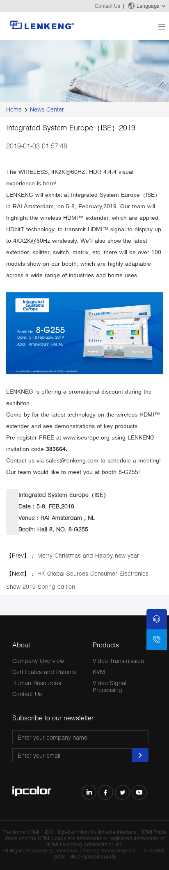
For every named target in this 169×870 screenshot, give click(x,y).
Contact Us (107, 6)
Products (106, 645)
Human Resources (36, 682)
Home (14, 109)
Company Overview (38, 660)
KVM (99, 671)
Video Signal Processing (109, 686)
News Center (47, 109)
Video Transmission (118, 660)
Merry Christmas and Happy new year (88, 555)
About (21, 645)
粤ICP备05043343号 (93, 857)
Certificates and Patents (44, 671)
